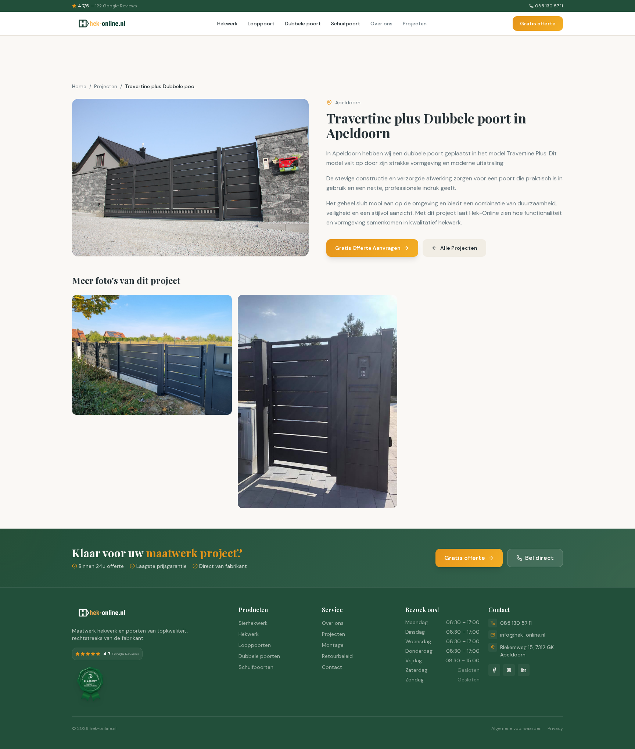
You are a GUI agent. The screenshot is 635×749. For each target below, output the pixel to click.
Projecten (415, 23)
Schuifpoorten (255, 667)
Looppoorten (254, 645)
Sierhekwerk (253, 623)
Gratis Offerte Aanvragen (368, 248)
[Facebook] (494, 670)
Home (79, 86)
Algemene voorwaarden (516, 728)
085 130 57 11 (516, 623)
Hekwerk (227, 23)
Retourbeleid (337, 656)
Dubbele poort (303, 23)
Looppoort (261, 23)
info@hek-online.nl (522, 634)
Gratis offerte (538, 23)
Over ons (381, 23)
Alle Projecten (458, 248)
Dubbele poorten (259, 656)
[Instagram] (509, 670)
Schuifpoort (345, 23)
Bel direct (539, 558)
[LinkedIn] (524, 670)
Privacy (555, 728)
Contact (332, 667)
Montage (333, 645)
